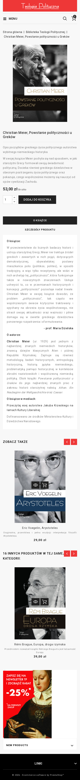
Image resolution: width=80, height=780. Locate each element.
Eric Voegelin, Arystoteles (40, 527)
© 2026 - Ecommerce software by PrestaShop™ (38, 775)
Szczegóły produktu (40, 229)
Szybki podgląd (35, 485)
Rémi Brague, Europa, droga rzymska (40, 644)
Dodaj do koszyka (37, 199)
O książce (40, 220)
